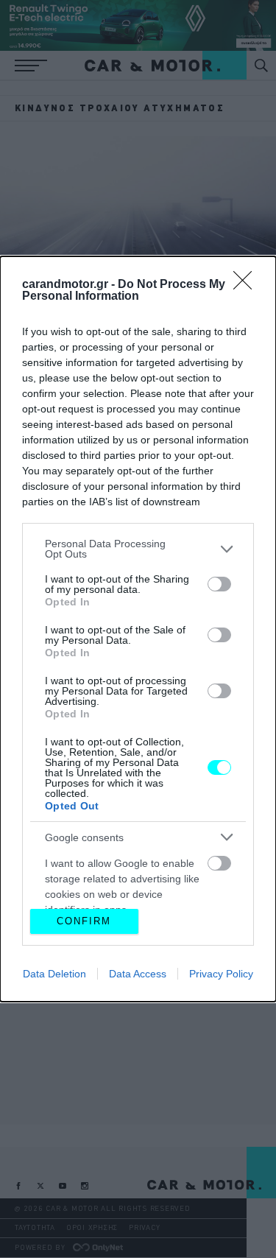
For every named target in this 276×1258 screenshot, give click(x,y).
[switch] (219, 584)
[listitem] (138, 548)
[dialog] (138, 628)
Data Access (137, 974)
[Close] (247, 285)
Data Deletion (54, 974)
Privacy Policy (221, 974)
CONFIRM (84, 921)
